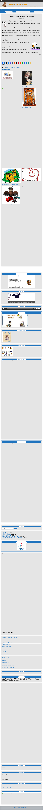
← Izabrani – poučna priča (6, 268)
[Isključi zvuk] (36, 308)
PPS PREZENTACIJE (21, 313)
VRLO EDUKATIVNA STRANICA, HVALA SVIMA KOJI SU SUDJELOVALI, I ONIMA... (18, 785)
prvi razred (5, 640)
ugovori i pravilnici (6, 649)
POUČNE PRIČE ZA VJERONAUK (33, 14)
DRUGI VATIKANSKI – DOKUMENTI (9, 667)
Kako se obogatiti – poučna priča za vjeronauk (11, 204)
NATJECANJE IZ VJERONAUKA (21, 542)
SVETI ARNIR (4, 532)
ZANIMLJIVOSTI (21, 676)
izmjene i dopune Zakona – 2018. (9, 653)
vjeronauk (18, 67)
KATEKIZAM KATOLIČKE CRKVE (8, 664)
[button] (3, 63)
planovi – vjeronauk (7, 644)
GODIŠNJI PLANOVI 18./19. (7, 646)
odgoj (12, 67)
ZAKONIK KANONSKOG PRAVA (8, 665)
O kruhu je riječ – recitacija (27, 264)
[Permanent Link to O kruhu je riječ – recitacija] (31, 225)
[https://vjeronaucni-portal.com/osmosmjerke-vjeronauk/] (7, 355)
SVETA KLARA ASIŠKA (6, 534)
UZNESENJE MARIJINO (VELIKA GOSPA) (10, 536)
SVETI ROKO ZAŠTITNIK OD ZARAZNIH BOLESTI (12, 537)
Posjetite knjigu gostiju (6, 787)
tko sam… (21, 791)
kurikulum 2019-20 (6, 639)
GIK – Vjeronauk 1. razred (8, 642)
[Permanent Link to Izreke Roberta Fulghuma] (31, 78)
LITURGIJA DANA (5, 657)
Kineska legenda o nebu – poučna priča (10, 184)
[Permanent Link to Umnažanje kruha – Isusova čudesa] (11, 75)
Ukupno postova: (5, 779)
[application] (21, 309)
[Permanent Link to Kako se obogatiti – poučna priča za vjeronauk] (11, 195)
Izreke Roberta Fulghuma (27, 86)
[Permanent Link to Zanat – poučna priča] (31, 97)
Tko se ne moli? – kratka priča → (35, 268)
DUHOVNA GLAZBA (21, 306)
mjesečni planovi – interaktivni (9, 647)
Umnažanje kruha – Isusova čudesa (9, 79)
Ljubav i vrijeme (25, 181)
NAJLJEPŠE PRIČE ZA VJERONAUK (25, 14)
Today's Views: (5, 776)
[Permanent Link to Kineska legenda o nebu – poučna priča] (11, 175)
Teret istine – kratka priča (7, 167)
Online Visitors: (5, 774)
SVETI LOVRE (5, 533)
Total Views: (4, 777)
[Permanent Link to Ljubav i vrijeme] (31, 174)
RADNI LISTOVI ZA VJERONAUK (21, 274)
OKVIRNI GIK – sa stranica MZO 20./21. (9, 637)
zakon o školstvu (5, 651)
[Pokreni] (3, 308)
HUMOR (21, 671)
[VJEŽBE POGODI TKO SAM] (6, 341)
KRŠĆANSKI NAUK (5, 662)
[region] (21, 281)
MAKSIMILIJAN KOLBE (6, 535)
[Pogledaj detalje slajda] (21, 298)
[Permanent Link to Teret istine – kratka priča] (11, 127)
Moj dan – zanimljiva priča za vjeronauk (21, 17)
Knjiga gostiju (21, 783)
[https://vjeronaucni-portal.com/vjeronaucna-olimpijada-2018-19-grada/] (21, 546)
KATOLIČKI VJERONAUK (18, 14)
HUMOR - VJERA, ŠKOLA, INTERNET (10, 14)
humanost (8, 67)
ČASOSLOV (4, 660)
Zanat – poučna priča (26, 107)
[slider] (38, 308)
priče (14, 67)
